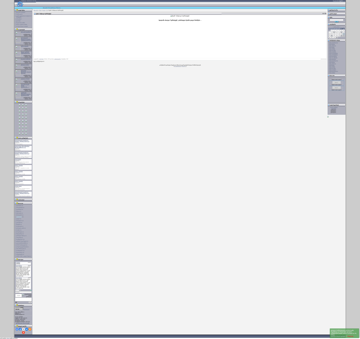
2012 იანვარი (332, 59)
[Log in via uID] (17, 329)
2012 (40, 10)
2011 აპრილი (332, 45)
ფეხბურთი (19, 216)
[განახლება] (31, 290)
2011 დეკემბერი (333, 57)
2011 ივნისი (332, 48)
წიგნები (18, 224)
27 (343, 35)
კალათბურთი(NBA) (21, 243)
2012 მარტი (332, 62)
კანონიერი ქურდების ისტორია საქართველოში (26, 94)
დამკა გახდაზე (24, 46)
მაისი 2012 (336, 27)
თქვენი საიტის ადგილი (337, 102)
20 (47, 10)
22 (331, 35)
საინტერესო (19, 239)
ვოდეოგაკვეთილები (21, 246)
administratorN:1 (57, 59)
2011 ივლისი (332, 50)
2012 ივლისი (332, 68)
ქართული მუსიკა (20, 235)
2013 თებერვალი (333, 71)
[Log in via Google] (23, 329)
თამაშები (18, 209)
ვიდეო (18, 218)
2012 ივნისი (332, 66)
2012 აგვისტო (332, 69)
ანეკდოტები (19, 254)
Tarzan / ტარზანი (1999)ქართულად (25, 52)
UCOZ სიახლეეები (21, 244)
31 (336, 37)
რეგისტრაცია (52, 7)
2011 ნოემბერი (333, 56)
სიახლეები (19, 226)
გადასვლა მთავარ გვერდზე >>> (343, 333)
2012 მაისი (331, 65)
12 (341, 32)
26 (341, 35)
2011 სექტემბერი (333, 53)
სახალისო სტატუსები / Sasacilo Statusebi (26, 72)
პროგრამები (19, 207)
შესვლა (58, 7)
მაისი (44, 10)
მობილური (19, 215)
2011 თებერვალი (333, 42)
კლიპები (18, 222)
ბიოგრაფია (19, 231)
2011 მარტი (332, 44)
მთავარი (45, 7)
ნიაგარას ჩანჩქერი (26, 59)
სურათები (18, 213)
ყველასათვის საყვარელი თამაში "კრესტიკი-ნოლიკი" (26, 39)
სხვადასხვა (19, 233)
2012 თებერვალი (333, 60)
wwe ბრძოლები (20, 248)
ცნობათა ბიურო (25, 64)
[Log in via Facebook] (20, 329)
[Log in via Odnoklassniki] (29, 329)
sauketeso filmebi (25, 78)
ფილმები (18, 205)
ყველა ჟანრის (334, 107)
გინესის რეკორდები (21, 241)
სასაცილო (19, 220)
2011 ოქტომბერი (333, 54)
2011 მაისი (331, 47)
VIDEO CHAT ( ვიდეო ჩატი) (23, 256)
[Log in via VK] (26, 329)
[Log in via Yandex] (23, 332)
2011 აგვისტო (332, 51)
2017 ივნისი (332, 72)
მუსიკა (18, 211)
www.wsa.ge (26, 309)
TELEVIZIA (18, 237)
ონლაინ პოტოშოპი (26, 32)
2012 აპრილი (332, 63)
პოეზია (18, 230)
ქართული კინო (20, 228)
